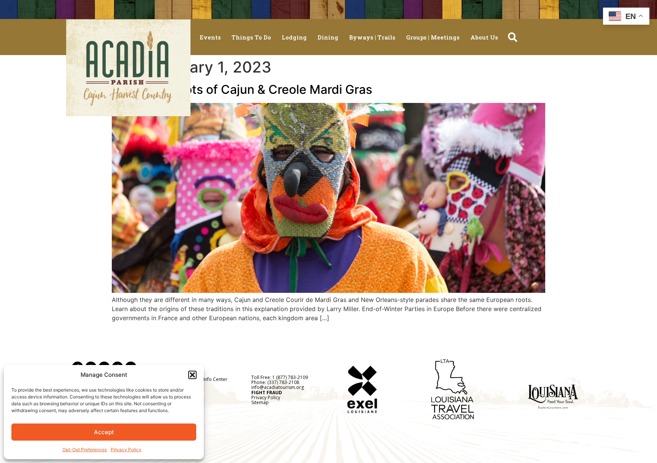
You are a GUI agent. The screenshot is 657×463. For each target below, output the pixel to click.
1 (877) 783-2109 (290, 377)
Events (210, 37)
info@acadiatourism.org (277, 387)
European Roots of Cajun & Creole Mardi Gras (242, 89)
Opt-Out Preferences (84, 449)
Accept (104, 432)
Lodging (294, 37)
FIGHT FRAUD (266, 392)
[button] (192, 375)
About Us (484, 37)
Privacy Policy (126, 449)
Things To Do (251, 37)
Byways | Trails (372, 37)
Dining (327, 37)
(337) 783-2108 (283, 382)
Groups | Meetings (433, 37)
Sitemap (260, 402)
